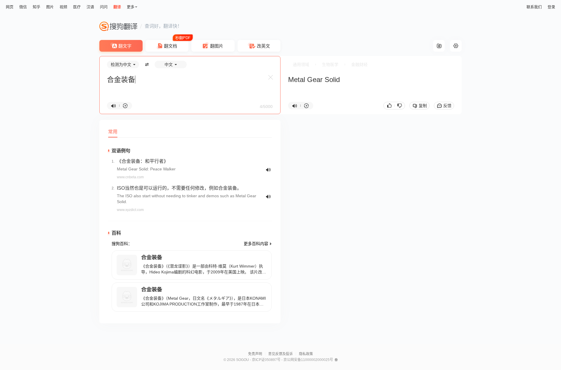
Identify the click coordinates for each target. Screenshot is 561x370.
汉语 (90, 7)
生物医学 (330, 64)
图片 (50, 7)
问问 (104, 7)
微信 (23, 7)
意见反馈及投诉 (280, 354)
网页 (9, 7)
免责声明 (255, 354)
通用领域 (301, 64)
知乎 (36, 7)
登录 (551, 7)
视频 (63, 7)
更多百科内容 (256, 243)
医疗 (77, 7)
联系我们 (534, 7)
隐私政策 (306, 354)
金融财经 (359, 64)
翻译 (117, 7)
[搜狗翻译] (118, 26)
